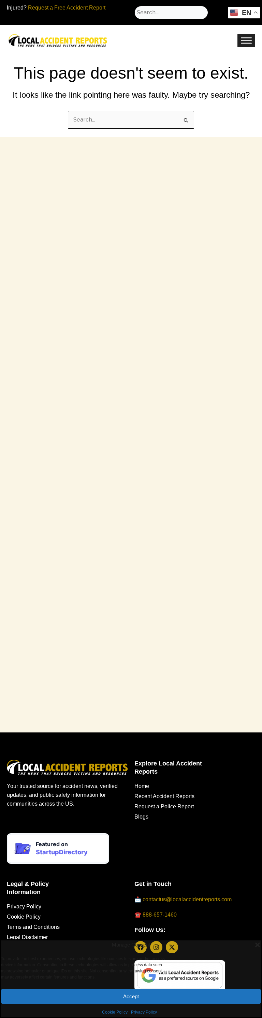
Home (141, 786)
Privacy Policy (144, 1008)
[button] (251, 940)
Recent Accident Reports (164, 796)
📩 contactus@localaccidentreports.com (183, 899)
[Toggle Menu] (246, 40)
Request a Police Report (164, 806)
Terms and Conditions (33, 927)
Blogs (141, 817)
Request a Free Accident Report (66, 8)
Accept (131, 992)
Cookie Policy (115, 1008)
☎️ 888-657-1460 (155, 915)
